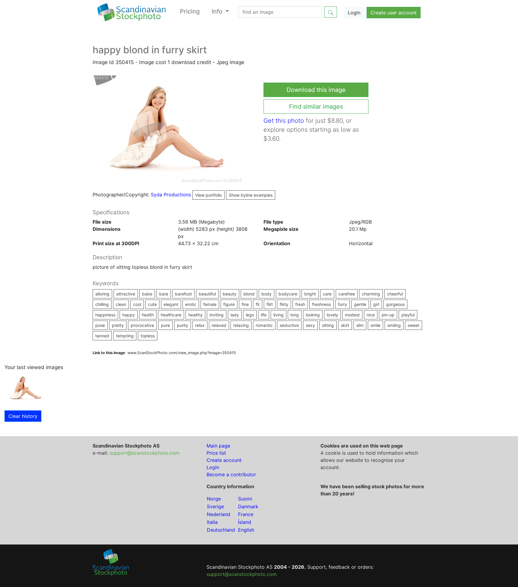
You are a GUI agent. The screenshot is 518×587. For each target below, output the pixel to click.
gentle (360, 304)
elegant (171, 304)
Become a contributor (231, 474)
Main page (218, 446)
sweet (413, 325)
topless (148, 335)
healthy (195, 314)
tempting (125, 335)
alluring (102, 293)
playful (408, 314)
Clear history (22, 416)
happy (128, 314)
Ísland (244, 522)
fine (245, 304)
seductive (289, 325)
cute (152, 304)
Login (354, 13)
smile (375, 325)
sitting (328, 325)
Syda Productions (186, 195)
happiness (105, 314)
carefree (346, 293)
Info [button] (218, 11)
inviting (217, 314)
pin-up (388, 314)
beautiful (207, 293)
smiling (394, 325)
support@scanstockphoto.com (144, 453)
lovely (332, 314)
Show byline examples (250, 195)
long (294, 314)
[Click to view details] (25, 388)
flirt (269, 304)
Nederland (218, 514)
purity (182, 325)
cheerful (395, 293)
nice (371, 314)
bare (163, 293)
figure (229, 304)
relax (200, 325)
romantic (264, 325)
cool (137, 304)
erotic (190, 304)
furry (342, 304)
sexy (310, 325)
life (263, 314)
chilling (102, 304)
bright (310, 293)
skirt (345, 325)
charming (371, 293)
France (245, 514)
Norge (214, 499)
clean (121, 304)
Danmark (248, 506)
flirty (284, 304)
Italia (212, 522)
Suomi (245, 499)
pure (165, 325)
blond (249, 293)
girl (376, 304)
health (148, 314)
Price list (216, 453)
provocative (142, 325)
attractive (125, 293)
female (209, 304)
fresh (300, 304)
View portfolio (208, 195)
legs (250, 314)
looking (313, 314)
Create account (224, 460)
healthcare (171, 314)
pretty (118, 325)
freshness (321, 304)
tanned (102, 335)
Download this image (316, 89)
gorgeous (395, 304)
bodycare (287, 293)
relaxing (241, 325)
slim (360, 325)
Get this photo (283, 120)
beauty (230, 293)
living (278, 314)
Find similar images (316, 106)
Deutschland (221, 530)
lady (235, 314)
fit (258, 304)
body (266, 293)
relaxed (219, 325)
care (327, 293)
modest (352, 314)
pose (100, 325)
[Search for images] (330, 12)
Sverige (215, 506)
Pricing (190, 11)
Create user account (394, 13)
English (246, 530)
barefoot (183, 293)
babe (147, 293)
